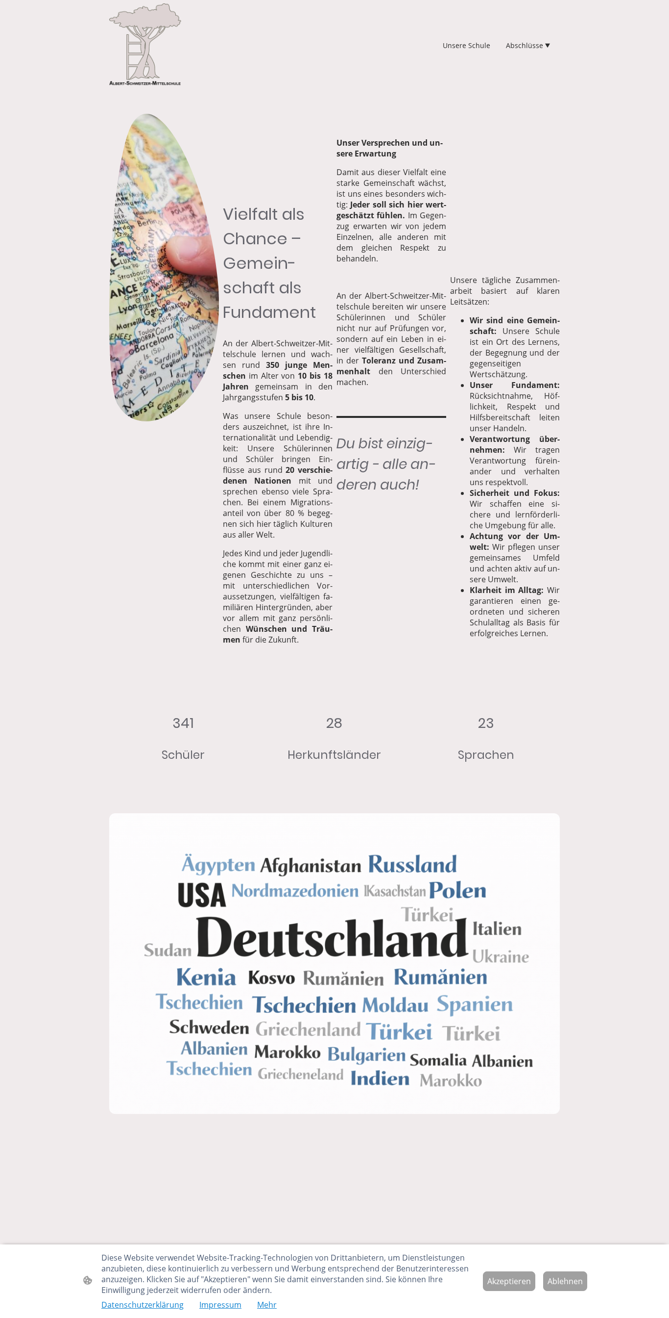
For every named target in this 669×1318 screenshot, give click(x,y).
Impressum (220, 1304)
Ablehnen (565, 1281)
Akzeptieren (509, 1281)
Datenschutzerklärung (142, 1304)
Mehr (267, 1304)
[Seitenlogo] (145, 45)
